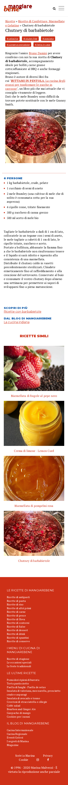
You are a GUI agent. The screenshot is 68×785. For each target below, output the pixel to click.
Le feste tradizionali (19, 666)
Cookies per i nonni (18, 716)
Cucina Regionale (17, 734)
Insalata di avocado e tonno (23, 698)
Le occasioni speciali (19, 662)
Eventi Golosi (15, 737)
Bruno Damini (38, 53)
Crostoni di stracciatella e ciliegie (27, 702)
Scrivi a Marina (25, 755)
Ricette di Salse (16, 626)
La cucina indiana (16, 322)
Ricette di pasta (16, 601)
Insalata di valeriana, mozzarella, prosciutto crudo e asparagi (33, 692)
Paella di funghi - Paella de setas (26, 687)
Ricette (10, 21)
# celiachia (12, 38)
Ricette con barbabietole (22, 311)
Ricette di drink (16, 634)
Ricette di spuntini (18, 637)
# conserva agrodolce (18, 44)
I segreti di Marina (18, 741)
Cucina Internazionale (20, 730)
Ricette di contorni (18, 623)
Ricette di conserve (18, 641)
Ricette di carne (16, 611)
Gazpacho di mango (19, 713)
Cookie (23, 760)
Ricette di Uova (16, 619)
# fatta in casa (42, 44)
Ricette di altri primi (19, 608)
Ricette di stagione (18, 659)
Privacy (48, 755)
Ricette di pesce (16, 615)
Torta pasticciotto (18, 683)
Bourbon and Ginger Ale (21, 709)
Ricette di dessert (17, 630)
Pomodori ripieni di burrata (23, 680)
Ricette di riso (15, 604)
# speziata (48, 38)
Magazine (13, 745)
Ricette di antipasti (18, 597)
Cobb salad (13, 705)
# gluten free (30, 38)
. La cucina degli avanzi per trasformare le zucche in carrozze (35, 84)
